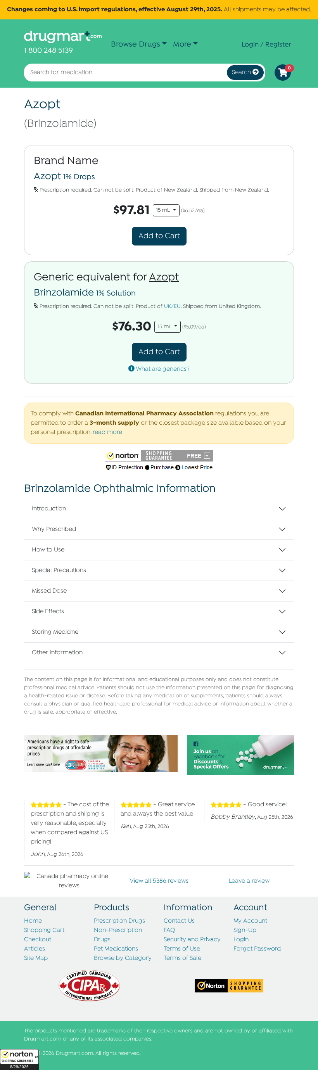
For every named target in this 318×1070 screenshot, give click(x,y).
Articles (34, 949)
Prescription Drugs (119, 921)
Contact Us (179, 921)
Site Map (36, 958)
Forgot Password (257, 949)
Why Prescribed (54, 529)
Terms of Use (182, 949)
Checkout (37, 940)
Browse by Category (123, 958)
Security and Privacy (192, 940)
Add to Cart (159, 236)
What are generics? (162, 369)
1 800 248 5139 (48, 50)
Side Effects (48, 611)
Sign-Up (244, 930)
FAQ (169, 930)
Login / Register (266, 44)
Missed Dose (49, 591)
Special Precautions (59, 570)
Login (241, 940)
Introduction (49, 509)
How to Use (48, 550)
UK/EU (172, 306)
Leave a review (249, 881)
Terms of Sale (182, 958)
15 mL (163, 210)
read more (107, 432)
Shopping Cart (44, 930)
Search (242, 72)
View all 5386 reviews (159, 881)
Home (33, 921)
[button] (19, 1059)
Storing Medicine (55, 632)
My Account (250, 921)
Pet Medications (116, 949)
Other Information (57, 653)
